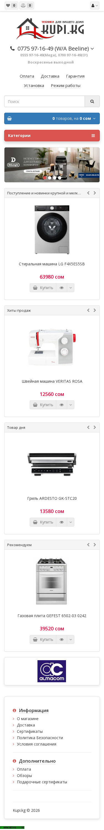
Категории (19, 135)
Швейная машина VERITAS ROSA (52, 381)
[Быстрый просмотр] (61, 287)
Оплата (24, 769)
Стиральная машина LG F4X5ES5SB (52, 263)
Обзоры (24, 775)
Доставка (26, 725)
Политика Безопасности (40, 737)
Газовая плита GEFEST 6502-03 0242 (51, 615)
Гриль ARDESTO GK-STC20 (52, 498)
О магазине (28, 718)
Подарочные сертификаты (42, 781)
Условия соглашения (36, 744)
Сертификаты (30, 731)
